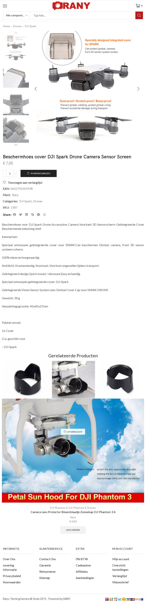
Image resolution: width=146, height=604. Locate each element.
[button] (5, 6)
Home (6, 26)
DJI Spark (30, 26)
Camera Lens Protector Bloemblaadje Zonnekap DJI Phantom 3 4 (73, 512)
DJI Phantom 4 (77, 507)
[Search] (139, 15)
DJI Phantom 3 (58, 507)
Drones (38, 201)
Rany (15, 195)
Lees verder (73, 529)
